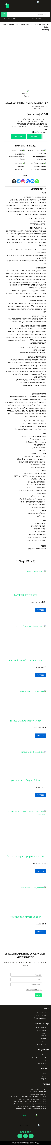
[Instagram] (23, 181)
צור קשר (43, 1054)
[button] (38, 995)
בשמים (44, 1041)
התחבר (44, 1073)
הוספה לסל (34, 136)
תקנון (44, 1060)
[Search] (4, 14)
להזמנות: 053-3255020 (10, 18)
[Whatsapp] (37, 181)
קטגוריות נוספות (41, 1044)
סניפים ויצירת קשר (40, 1015)
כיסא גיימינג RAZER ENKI (25, 595)
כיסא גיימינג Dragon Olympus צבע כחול (25, 856)
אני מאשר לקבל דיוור (32, 990)
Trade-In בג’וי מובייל (40, 1018)
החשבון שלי (42, 1076)
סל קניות (43, 1079)
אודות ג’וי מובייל (41, 1012)
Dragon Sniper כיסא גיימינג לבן (25, 780)
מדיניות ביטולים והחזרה (39, 1057)
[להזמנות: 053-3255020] (20, 19)
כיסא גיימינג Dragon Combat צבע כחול (26, 660)
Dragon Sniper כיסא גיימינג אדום (25, 720)
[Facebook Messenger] (32, 181)
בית (48, 24)
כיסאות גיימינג (38, 109)
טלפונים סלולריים (41, 1027)
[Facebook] (28, 181)
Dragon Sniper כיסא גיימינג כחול (25, 916)
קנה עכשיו (18, 136)
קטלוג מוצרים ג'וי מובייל (38, 24)
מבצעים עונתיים (41, 1030)
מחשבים (43, 1039)
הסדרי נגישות (42, 1063)
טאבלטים (43, 1036)
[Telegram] (18, 181)
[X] (14, 181)
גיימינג (44, 1033)
